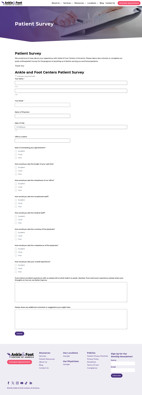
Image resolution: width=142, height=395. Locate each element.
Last (16, 94)
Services (67, 3)
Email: (113, 367)
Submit (19, 334)
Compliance (92, 368)
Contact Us (110, 3)
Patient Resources (47, 359)
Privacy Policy (93, 359)
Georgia (66, 356)
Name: (114, 360)
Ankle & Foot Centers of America (26, 388)
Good (20, 154)
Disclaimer (91, 362)
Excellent (21, 151)
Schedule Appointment (129, 3)
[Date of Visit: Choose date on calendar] (16, 130)
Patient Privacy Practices (97, 356)
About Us (56, 3)
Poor (20, 158)
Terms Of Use (93, 365)
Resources (79, 3)
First (16, 86)
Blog (102, 3)
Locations (92, 3)
